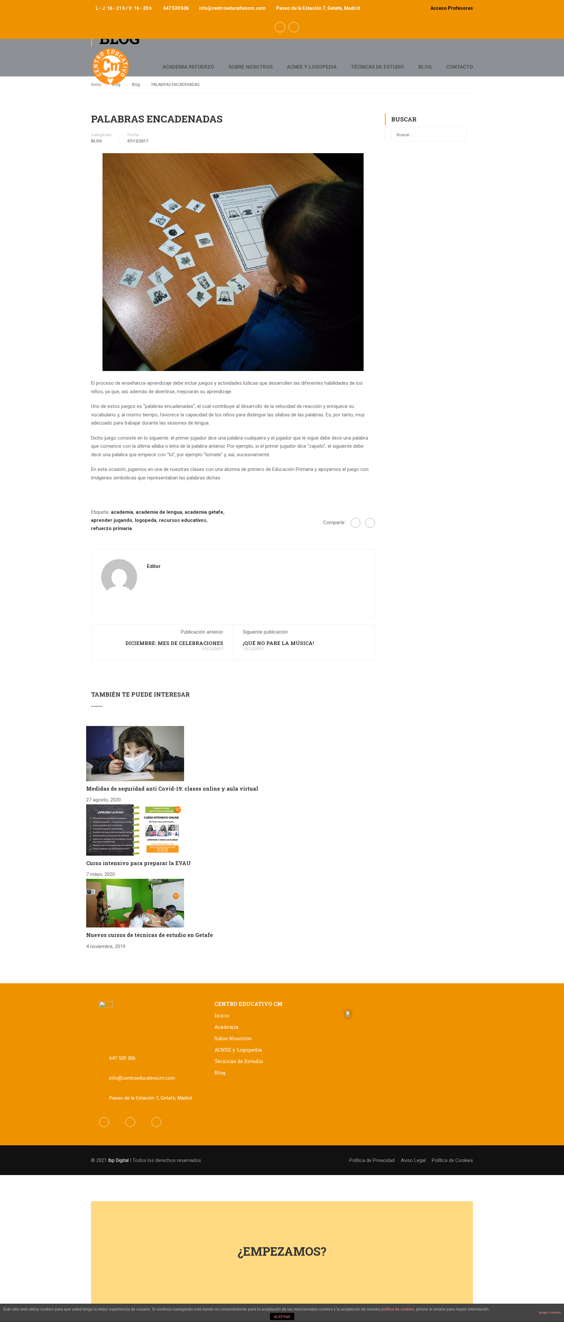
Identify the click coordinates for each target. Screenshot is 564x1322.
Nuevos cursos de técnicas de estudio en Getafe (149, 934)
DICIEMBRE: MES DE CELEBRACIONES (174, 643)
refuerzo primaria (111, 528)
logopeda (145, 520)
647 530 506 (176, 8)
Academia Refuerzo (188, 67)
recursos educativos (182, 520)
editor (154, 566)
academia (122, 512)
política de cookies (397, 1309)
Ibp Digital (118, 1160)
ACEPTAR (282, 1317)
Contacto (459, 67)
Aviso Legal (413, 1160)
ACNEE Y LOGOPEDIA (312, 67)
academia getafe (204, 512)
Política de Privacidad (372, 1160)
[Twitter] (370, 523)
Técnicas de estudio (377, 67)
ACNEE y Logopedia (238, 1049)
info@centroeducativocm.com (232, 8)
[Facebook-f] (104, 1122)
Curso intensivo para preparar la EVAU (138, 863)
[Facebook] (355, 523)
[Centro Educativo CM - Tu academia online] (110, 69)
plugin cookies (550, 1312)
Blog (425, 67)
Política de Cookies (452, 1160)
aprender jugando (111, 520)
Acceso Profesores (452, 8)
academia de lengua (159, 512)
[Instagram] (156, 1122)
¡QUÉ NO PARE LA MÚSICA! (278, 643)
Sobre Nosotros (250, 67)
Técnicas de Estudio (238, 1061)
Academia (226, 1027)
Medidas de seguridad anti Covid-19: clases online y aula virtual (172, 788)
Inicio (221, 1015)
